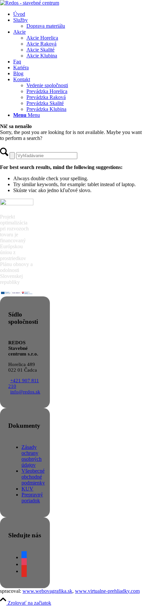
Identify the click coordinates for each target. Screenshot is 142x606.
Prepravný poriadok (32, 497)
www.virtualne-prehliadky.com (107, 591)
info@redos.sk (25, 391)
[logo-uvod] (29, 3)
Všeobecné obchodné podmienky (33, 477)
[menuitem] (77, 14)
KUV (27, 488)
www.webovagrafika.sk (47, 591)
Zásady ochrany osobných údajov (31, 456)
